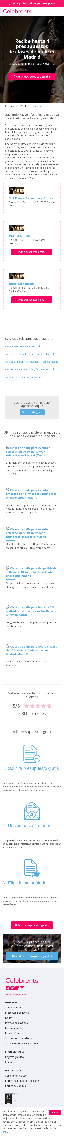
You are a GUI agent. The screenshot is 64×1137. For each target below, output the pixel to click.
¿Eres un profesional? (32, 3)
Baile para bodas (21, 284)
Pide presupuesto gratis (32, 925)
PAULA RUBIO (19, 236)
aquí (5, 1131)
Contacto (10, 1062)
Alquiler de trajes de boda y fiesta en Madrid (29, 369)
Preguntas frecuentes (17, 1012)
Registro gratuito (14, 1057)
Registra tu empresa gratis (32, 956)
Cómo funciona (13, 1007)
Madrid (25, 106)
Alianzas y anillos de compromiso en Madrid (29, 354)
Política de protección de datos (22, 1080)
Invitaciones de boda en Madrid (22, 346)
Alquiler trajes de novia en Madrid (23, 377)
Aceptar (55, 1112)
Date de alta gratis (32, 412)
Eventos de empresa (16, 1022)
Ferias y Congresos (15, 1033)
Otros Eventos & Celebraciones (22, 1043)
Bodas (8, 1017)
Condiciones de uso (16, 1075)
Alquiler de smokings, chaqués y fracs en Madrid (31, 361)
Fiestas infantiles (14, 1028)
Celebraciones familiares (18, 1038)
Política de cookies (15, 1085)
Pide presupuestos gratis (32, 76)
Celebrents (11, 106)
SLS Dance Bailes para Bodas (31, 198)
